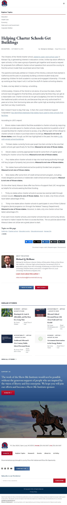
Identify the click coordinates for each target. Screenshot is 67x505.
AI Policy (56, 453)
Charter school (13, 231)
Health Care (5, 19)
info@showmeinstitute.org (8, 500)
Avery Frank (19, 349)
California (4, 231)
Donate (7, 393)
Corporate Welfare (6, 28)
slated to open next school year (46, 57)
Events (39, 453)
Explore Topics (20, 453)
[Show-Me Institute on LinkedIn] (8, 468)
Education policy (24, 231)
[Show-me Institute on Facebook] (2, 468)
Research (31, 453)
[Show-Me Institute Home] (4, 3)
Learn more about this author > (27, 274)
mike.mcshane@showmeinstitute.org (29, 277)
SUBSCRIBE (59, 480)
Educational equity (37, 231)
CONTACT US (21, 468)
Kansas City (47, 231)
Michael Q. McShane (47, 49)
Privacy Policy (33, 491)
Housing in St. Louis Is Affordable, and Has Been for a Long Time (22, 317)
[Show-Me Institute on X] (5, 468)
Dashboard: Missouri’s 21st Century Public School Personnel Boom (22, 343)
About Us (47, 453)
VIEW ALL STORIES (8, 359)
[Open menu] (64, 3)
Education (4, 17)
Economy (4, 22)
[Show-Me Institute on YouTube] (11, 468)
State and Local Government (10, 25)
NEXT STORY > (41, 287)
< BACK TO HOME (26, 287)
